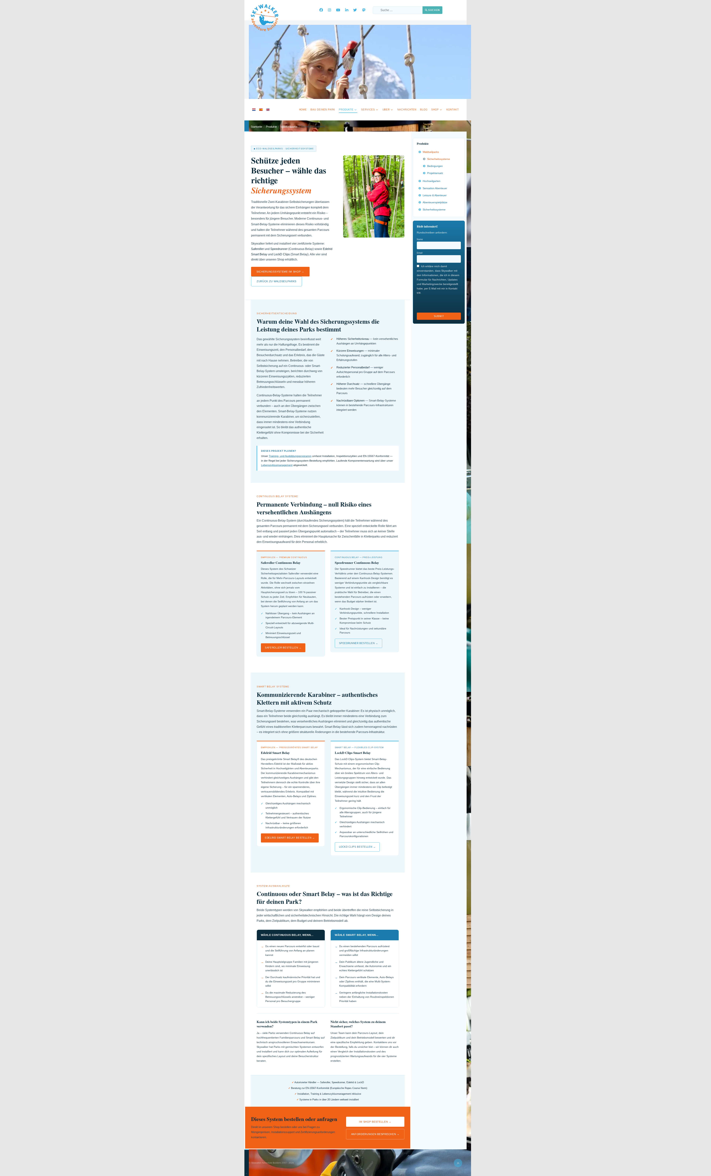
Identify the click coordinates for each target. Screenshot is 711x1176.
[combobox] (398, 10)
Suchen (434, 10)
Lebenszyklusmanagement (277, 465)
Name (420, 239)
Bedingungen (435, 166)
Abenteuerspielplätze (435, 202)
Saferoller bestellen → (283, 647)
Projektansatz (435, 173)
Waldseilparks (431, 151)
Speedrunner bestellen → (358, 643)
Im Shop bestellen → (375, 1121)
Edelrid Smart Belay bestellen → (290, 837)
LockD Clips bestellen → (357, 846)
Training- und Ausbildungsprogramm (290, 456)
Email (420, 253)
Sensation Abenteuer (435, 188)
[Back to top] (458, 1163)
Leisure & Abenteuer (435, 195)
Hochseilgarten (431, 181)
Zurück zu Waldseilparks (276, 281)
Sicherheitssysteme (438, 158)
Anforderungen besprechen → (375, 1134)
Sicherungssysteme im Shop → (280, 271)
